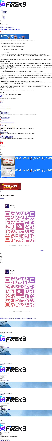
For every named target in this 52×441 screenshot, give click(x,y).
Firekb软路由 (4, 12)
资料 (2, 10)
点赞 (1, 96)
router (12, 27)
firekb (1, 101)
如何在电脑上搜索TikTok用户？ (4, 132)
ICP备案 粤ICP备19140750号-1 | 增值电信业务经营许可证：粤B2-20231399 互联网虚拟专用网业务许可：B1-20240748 (21, 318)
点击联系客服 (41, 250)
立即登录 (1, 364)
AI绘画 (6, 27)
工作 (5, 27)
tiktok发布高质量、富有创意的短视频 (4, 118)
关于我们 (4, 18)
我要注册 (1, 333)
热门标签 (4, 16)
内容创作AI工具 (9, 27)
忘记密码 (3, 333)
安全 (11, 27)
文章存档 (4, 17)
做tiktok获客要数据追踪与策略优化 (4, 113)
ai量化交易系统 (5, 318)
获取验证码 (1, 435)
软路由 (2, 27)
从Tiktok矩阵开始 (2, 198)
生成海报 (2, 102)
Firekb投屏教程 (5, 11)
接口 (13, 27)
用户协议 (4, 347)
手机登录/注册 (7, 347)
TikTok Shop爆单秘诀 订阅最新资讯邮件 (10, 29)
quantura (1, 27)
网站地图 (2, 318)
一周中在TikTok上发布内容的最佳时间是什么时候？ (6, 137)
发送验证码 (1, 406)
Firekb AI (4, 27)
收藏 (1, 95)
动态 (2, 120)
